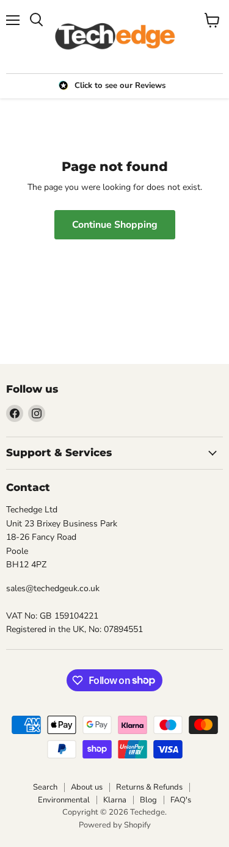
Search (45, 787)
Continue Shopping (115, 224)
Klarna (114, 799)
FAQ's (180, 799)
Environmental (64, 799)
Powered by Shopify (115, 825)
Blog (148, 799)
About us (87, 787)
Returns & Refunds (149, 787)
